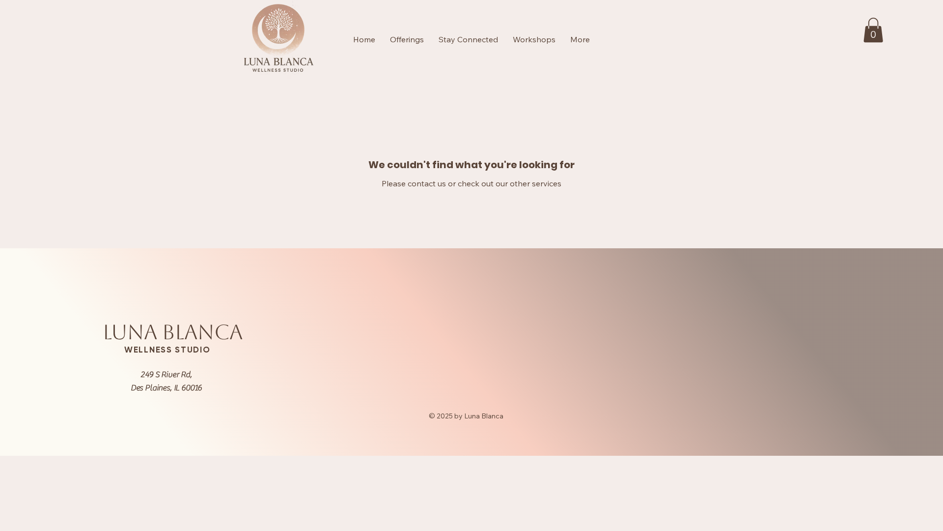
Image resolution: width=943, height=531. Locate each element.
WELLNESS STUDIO (167, 349)
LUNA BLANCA (173, 332)
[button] (873, 30)
